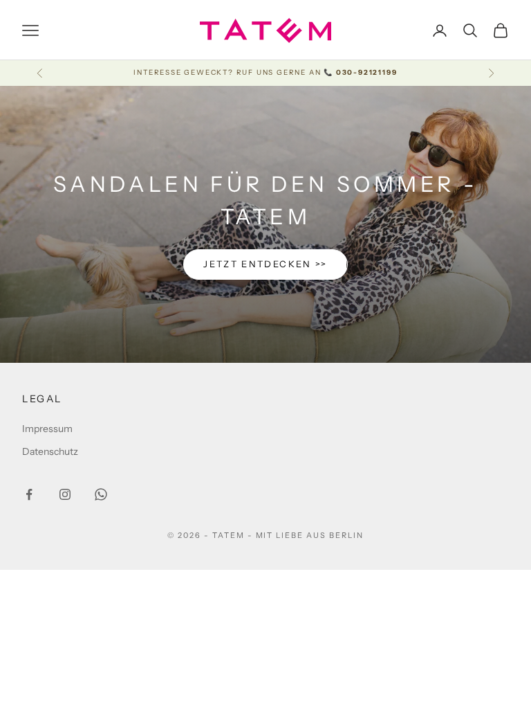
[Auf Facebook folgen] (29, 494)
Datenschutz (50, 451)
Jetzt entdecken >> (265, 263)
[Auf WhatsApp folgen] (101, 494)
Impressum (47, 428)
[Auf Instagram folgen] (65, 494)
